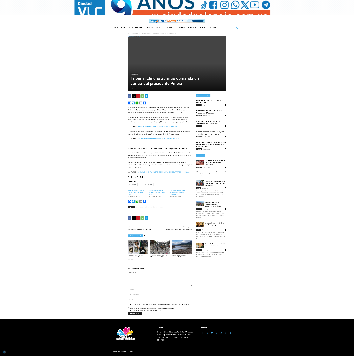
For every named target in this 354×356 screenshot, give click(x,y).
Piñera (155, 207)
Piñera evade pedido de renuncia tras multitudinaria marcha (157, 192)
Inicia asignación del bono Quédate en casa (179, 229)
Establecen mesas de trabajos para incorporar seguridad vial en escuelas (215, 183)
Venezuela (199, 115)
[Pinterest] (138, 96)
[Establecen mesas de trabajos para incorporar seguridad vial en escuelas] (200, 183)
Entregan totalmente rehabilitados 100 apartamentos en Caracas (213, 204)
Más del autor (148, 236)
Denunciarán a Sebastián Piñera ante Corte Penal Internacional (177, 192)
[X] (134, 96)
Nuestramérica (136, 33)
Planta (161, 207)
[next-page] (132, 260)
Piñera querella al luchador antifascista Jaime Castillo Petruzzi (136, 192)
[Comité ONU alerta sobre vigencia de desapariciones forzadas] (138, 247)
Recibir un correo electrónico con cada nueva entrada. (145, 310)
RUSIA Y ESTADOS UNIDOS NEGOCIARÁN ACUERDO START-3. (158, 139)
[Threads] (230, 333)
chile (137, 207)
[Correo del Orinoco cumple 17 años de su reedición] (200, 245)
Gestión (198, 188)
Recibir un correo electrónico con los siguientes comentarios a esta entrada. (152, 308)
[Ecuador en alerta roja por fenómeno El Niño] (182, 247)
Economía (199, 126)
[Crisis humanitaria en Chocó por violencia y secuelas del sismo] (160, 247)
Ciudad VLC (143, 207)
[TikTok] (216, 333)
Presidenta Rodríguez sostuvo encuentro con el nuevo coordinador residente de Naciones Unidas (211, 144)
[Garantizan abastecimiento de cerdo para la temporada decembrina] (200, 162)
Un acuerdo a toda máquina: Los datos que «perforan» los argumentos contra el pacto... (215, 225)
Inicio (129, 33)
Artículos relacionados (135, 236)
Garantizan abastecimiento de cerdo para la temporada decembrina (215, 162)
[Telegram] (146, 96)
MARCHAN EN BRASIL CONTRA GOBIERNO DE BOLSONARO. (158, 127)
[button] (237, 28)
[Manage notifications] (4, 351)
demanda (150, 207)
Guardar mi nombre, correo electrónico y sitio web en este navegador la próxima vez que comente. (159, 304)
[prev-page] (129, 260)
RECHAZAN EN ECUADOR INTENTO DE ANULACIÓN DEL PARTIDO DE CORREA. (164, 172)
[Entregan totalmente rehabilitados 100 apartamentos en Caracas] (200, 203)
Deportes (199, 105)
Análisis (198, 230)
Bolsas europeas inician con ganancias (139, 229)
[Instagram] (207, 333)
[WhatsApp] (142, 96)
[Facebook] (129, 96)
